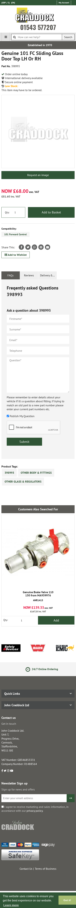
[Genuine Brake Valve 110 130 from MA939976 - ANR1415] (38, 551)
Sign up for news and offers (18, 789)
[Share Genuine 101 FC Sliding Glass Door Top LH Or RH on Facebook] (21, 247)
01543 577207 (38, 27)
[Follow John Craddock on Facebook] (2, 770)
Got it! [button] (67, 900)
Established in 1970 (38, 45)
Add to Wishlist (17, 255)
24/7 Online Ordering (40, 669)
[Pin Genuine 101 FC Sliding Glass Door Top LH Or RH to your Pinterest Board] (41, 247)
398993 (9, 472)
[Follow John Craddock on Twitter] (5, 770)
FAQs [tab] (10, 275)
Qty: (7, 212)
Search (68, 37)
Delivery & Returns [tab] (48, 275)
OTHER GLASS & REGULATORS (23, 481)
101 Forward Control (15, 234)
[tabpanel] (38, 369)
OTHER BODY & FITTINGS (36, 472)
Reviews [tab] (29, 275)
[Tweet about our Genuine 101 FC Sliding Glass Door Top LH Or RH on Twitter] (28, 247)
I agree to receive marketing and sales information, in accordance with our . (35, 808)
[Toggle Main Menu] (5, 37)
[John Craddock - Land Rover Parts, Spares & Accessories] (38, 16)
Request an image (38, 175)
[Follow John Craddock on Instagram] (8, 770)
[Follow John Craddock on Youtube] (11, 770)
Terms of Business (45, 868)
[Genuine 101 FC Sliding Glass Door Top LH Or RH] (38, 131)
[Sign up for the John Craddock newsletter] (71, 798)
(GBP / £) (5, 2)
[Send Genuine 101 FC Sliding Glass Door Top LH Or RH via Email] (47, 247)
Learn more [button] (11, 905)
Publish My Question (22, 416)
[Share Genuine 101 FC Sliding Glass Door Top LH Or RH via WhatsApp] (34, 247)
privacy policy (35, 810)
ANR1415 (38, 596)
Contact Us (26, 868)
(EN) (13, 2)
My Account (64, 2)
